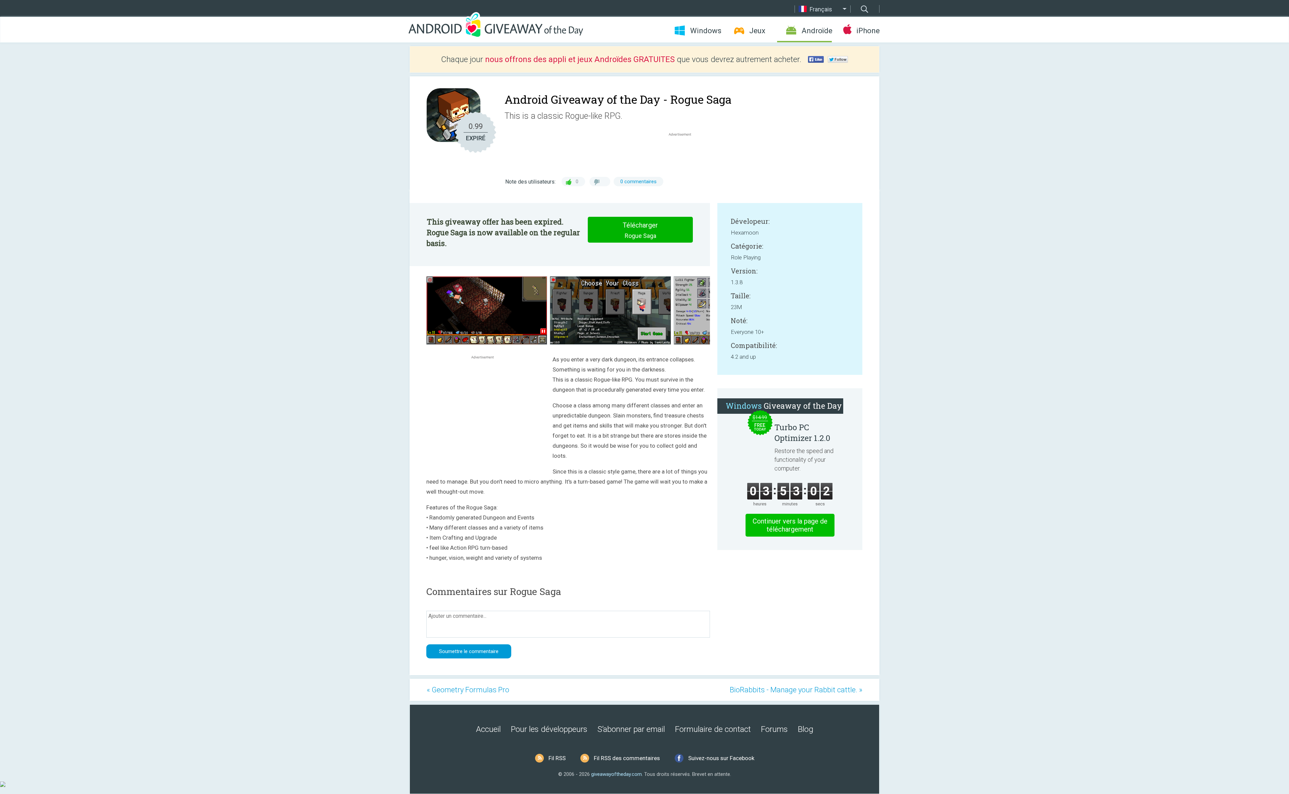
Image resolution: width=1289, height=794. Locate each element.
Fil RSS (557, 758)
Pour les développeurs (549, 729)
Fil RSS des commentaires (627, 758)
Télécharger (640, 230)
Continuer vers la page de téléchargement (790, 525)
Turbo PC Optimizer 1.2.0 (802, 432)
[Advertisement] (683, 153)
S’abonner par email (631, 729)
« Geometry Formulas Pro (468, 690)
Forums (774, 729)
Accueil (488, 729)
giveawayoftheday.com (616, 774)
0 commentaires (638, 182)
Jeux (757, 31)
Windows (705, 31)
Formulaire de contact (713, 729)
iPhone (867, 31)
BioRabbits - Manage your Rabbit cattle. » (796, 690)
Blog (805, 729)
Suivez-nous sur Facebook (721, 758)
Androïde (817, 31)
